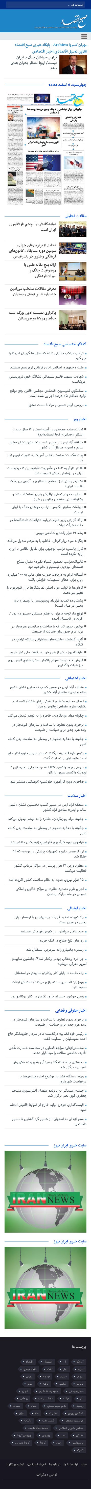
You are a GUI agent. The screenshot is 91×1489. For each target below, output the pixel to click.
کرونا (43, 1443)
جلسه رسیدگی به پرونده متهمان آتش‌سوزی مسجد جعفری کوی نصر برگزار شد (49, 1093)
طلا (36, 1413)
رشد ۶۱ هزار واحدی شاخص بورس (59, 533)
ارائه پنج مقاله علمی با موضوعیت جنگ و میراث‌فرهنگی (40, 270)
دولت (66, 1398)
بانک (50, 1369)
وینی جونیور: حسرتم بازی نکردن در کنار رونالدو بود (48, 996)
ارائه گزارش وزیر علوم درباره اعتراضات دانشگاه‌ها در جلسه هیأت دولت (46, 522)
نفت (63, 1435)
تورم (30, 1384)
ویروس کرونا (24, 1435)
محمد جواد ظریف (38, 1428)
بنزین (63, 1376)
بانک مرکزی (30, 1369)
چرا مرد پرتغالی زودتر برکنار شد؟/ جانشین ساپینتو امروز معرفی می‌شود (49, 961)
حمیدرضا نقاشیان (48, 1391)
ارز (64, 1361)
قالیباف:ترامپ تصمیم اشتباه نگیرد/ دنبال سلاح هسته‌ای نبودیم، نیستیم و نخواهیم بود (50, 564)
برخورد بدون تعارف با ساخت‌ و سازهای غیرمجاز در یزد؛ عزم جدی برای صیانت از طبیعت (47, 629)
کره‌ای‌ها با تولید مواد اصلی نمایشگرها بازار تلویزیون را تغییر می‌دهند (45, 590)
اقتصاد (29, 1361)
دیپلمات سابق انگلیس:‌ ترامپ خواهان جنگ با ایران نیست (47, 509)
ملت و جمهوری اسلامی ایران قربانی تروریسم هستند (47, 367)
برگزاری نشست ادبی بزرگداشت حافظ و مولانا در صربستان (32, 316)
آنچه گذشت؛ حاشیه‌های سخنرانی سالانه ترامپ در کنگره (47, 642)
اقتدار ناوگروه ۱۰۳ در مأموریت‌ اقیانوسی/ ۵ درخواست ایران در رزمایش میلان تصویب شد (45, 470)
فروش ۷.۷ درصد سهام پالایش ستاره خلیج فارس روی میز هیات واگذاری (45, 662)
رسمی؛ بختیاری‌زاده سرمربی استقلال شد (55, 950)
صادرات (53, 1413)
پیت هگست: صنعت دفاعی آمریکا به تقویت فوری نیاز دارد (45, 457)
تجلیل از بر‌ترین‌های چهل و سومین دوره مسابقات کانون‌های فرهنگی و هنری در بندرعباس (32, 251)
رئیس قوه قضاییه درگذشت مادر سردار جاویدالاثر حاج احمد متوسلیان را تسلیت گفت (47, 755)
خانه (84, 1464)
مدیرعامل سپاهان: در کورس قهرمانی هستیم (53, 931)
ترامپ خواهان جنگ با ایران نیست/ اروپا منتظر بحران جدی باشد (34, 63)
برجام (80, 1376)
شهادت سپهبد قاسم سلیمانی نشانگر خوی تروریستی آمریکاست (47, 379)
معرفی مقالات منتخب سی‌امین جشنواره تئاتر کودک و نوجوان (33, 291)
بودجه (46, 1376)
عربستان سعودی (74, 1420)
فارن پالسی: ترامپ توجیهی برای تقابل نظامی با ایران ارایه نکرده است (46, 551)
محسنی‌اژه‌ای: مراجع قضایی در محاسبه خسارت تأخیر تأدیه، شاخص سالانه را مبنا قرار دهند (47, 1050)
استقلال (48, 1361)
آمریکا (80, 1361)
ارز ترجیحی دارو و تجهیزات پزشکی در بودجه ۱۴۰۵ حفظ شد (49, 854)
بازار (65, 1369)
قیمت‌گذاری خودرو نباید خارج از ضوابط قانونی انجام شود (48, 1107)
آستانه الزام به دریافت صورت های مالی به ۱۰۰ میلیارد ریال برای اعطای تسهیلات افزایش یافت (45, 577)
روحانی (24, 1398)
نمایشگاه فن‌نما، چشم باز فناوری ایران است (32, 227)
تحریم (80, 1384)
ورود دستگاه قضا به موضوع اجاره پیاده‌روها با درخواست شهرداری (52, 1079)
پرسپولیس (77, 1443)
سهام (34, 1406)
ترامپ (62, 1384)
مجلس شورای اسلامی (71, 1428)
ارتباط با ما (71, 1464)
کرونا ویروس (22, 1443)
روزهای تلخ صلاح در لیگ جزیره (62, 941)
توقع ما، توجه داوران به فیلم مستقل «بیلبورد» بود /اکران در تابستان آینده (46, 616)
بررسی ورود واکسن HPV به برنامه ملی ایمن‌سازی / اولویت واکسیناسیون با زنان (48, 770)
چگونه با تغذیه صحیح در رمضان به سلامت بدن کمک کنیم (47, 741)
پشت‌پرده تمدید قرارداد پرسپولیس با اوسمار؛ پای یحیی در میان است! (48, 603)
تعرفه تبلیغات (36, 1464)
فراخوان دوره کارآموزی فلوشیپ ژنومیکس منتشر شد (47, 782)
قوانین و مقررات (46, 1475)
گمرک (80, 1450)
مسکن (79, 1435)
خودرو (25, 1391)
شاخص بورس (75, 1413)
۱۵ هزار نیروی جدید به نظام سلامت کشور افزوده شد (47, 880)
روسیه (79, 1406)
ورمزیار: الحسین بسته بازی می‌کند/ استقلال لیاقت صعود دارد (49, 984)
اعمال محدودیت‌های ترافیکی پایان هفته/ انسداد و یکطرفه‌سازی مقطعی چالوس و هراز (47, 496)
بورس (29, 1376)
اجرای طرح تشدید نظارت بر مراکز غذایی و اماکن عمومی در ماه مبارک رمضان (51, 891)
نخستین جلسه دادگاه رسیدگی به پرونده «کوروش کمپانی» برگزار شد (49, 1064)
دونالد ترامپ (45, 1398)
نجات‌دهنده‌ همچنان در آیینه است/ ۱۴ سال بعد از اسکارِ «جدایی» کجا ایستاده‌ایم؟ (47, 432)
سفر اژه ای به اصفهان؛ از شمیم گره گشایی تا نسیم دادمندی (49, 1121)
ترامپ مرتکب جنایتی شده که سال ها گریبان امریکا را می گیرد (47, 355)
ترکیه (46, 1384)
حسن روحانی (76, 1391)
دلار (81, 1398)
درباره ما (54, 1464)
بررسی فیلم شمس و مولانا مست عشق (57, 405)
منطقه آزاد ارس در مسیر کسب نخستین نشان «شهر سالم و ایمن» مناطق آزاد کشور (46, 445)
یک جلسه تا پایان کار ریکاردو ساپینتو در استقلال (49, 973)
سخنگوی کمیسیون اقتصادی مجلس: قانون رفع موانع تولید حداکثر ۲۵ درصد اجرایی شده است (48, 393)
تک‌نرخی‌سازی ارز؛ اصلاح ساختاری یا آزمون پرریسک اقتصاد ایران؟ (46, 483)
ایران (80, 1369)
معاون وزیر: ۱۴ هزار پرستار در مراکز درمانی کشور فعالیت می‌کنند (50, 868)
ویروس (46, 1435)
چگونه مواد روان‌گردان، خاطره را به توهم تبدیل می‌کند (45, 541)
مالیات (28, 1420)
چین (58, 1443)
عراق (21, 1413)
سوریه (16, 1406)
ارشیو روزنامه (15, 1464)
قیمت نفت (48, 1420)
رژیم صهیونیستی (56, 1406)
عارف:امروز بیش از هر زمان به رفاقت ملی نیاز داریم (46, 652)
